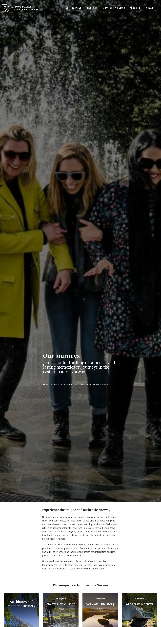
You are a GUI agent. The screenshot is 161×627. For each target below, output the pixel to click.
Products (91, 8)
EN (146, 8)
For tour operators (113, 8)
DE (153, 8)
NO (149, 8)
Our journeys (74, 8)
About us (135, 8)
